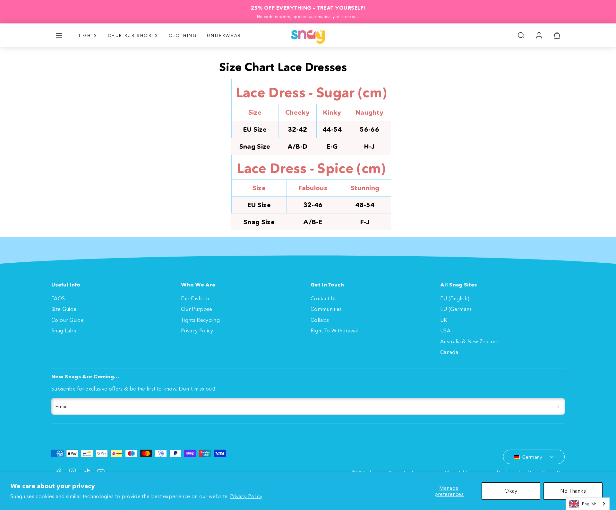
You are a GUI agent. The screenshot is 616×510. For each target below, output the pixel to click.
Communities (326, 309)
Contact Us (324, 298)
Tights (88, 35)
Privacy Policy (246, 496)
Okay (510, 491)
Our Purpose (196, 309)
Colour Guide (67, 320)
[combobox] (588, 503)
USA (445, 330)
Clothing (183, 35)
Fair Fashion (195, 298)
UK (443, 320)
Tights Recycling (200, 320)
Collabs (320, 320)
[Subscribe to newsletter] (558, 406)
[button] (59, 35)
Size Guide (63, 309)
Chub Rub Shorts (133, 35)
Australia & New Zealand (469, 341)
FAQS (58, 298)
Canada (449, 352)
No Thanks (573, 491)
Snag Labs (63, 330)
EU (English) (454, 298)
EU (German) (455, 309)
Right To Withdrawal (334, 330)
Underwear (224, 35)
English (589, 503)
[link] (539, 35)
